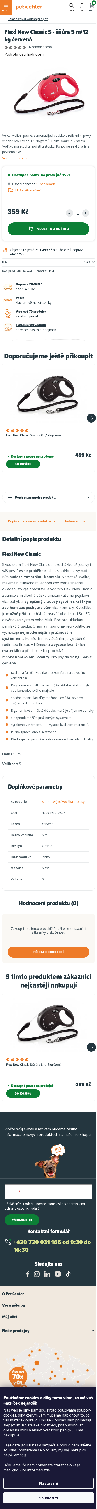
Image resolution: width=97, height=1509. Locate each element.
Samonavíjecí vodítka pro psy (63, 801)
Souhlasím (48, 1497)
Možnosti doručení (28, 190)
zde (47, 1470)
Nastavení (48, 1483)
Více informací (12, 158)
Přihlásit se (22, 1219)
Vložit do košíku (53, 228)
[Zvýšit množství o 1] (85, 213)
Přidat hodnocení (48, 952)
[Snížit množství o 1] (69, 213)
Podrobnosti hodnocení (24, 54)
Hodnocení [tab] (72, 521)
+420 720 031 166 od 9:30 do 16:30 (52, 1245)
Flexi (51, 271)
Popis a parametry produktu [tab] (29, 521)
